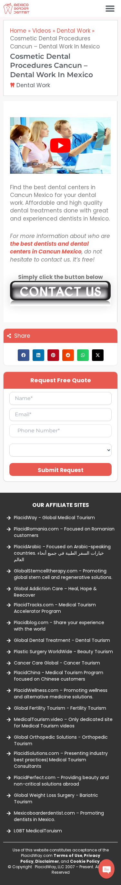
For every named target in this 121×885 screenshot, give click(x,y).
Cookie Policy (85, 861)
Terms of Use (68, 855)
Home (18, 31)
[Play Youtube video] (60, 145)
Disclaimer (47, 861)
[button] (110, 8)
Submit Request (61, 470)
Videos (41, 31)
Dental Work (73, 31)
